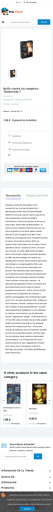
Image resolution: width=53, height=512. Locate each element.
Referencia (8, 99)
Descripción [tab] (13, 195)
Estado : (7, 104)
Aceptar (27, 508)
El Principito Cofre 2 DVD (12, 409)
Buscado (33, 408)
